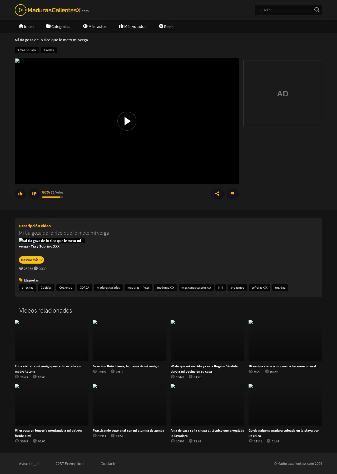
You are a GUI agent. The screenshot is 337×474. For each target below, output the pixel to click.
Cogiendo (65, 287)
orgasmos (237, 287)
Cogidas (46, 287)
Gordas (49, 50)
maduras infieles (138, 287)
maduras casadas (108, 287)
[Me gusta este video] (20, 193)
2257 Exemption (70, 463)
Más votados (134, 26)
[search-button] (317, 10)
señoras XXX (259, 287)
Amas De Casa (27, 50)
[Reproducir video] (126, 121)
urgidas (280, 287)
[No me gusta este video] (34, 193)
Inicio (28, 26)
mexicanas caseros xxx (196, 287)
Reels (168, 26)
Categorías (60, 26)
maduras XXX (165, 287)
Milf (220, 287)
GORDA (84, 287)
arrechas (27, 287)
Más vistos (97, 26)
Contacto (109, 463)
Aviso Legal (29, 463)
